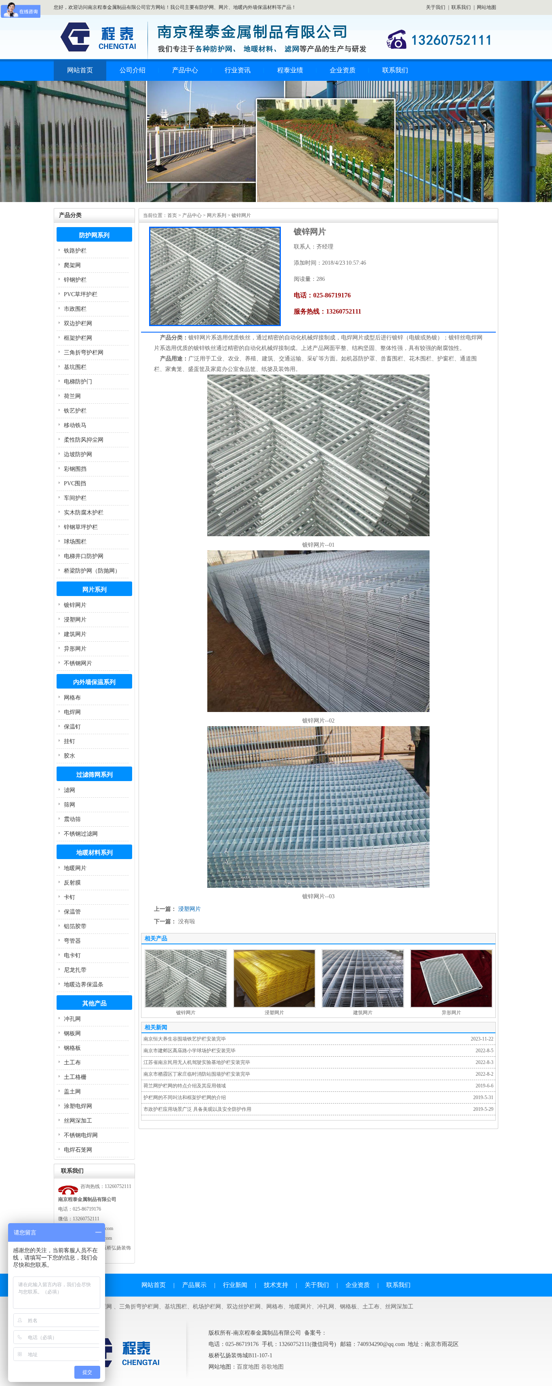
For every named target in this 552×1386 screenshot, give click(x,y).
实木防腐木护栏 (83, 513)
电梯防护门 (78, 382)
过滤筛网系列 (94, 774)
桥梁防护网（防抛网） (92, 571)
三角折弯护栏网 (83, 353)
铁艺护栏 (75, 411)
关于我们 (435, 7)
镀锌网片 (75, 605)
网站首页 (80, 70)
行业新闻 (235, 1285)
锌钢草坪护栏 (81, 527)
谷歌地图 (272, 1367)
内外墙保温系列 (94, 682)
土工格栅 (75, 1077)
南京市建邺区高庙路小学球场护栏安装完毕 (189, 1050)
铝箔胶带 (75, 926)
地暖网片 (75, 868)
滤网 (69, 790)
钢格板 (72, 1048)
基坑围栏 (75, 367)
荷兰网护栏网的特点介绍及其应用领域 (184, 1086)
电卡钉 (72, 955)
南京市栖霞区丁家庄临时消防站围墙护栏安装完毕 (196, 1074)
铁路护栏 (75, 251)
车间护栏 (75, 498)
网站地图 (486, 7)
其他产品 (94, 1003)
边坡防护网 (78, 454)
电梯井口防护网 (83, 556)
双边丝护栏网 (244, 1307)
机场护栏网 (207, 1307)
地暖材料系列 (94, 852)
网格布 (72, 698)
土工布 (72, 1063)
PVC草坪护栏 (80, 294)
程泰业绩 (290, 70)
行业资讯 (238, 70)
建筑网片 (75, 634)
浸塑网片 (75, 620)
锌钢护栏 (75, 280)
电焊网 (72, 712)
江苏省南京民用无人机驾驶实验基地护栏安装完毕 (196, 1062)
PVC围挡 (75, 483)
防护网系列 (94, 235)
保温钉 (72, 727)
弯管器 (72, 941)
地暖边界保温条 (83, 985)
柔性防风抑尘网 (83, 440)
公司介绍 (132, 70)
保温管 (72, 912)
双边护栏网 (78, 323)
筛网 (69, 805)
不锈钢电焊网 (81, 1135)
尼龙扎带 (75, 970)
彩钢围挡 (75, 469)
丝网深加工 (78, 1121)
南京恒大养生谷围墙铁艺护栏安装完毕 (184, 1039)
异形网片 (75, 649)
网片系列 (94, 589)
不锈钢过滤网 (81, 834)
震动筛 (72, 819)
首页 (172, 215)
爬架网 (72, 265)
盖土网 (72, 1092)
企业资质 (343, 70)
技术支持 (276, 1285)
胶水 (69, 756)
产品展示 (194, 1285)
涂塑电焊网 (78, 1106)
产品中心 (185, 70)
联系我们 (461, 7)
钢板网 (72, 1033)
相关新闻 (156, 1027)
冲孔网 (72, 1019)
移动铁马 (75, 425)
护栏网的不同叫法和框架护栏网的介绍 (184, 1097)
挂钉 (69, 741)
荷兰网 (72, 396)
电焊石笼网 (78, 1150)
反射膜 (72, 883)
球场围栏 (75, 542)
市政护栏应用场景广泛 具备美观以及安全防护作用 (197, 1109)
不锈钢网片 (78, 663)
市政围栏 (75, 309)
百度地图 (248, 1367)
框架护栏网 (78, 338)
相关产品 (156, 938)
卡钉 (69, 897)
